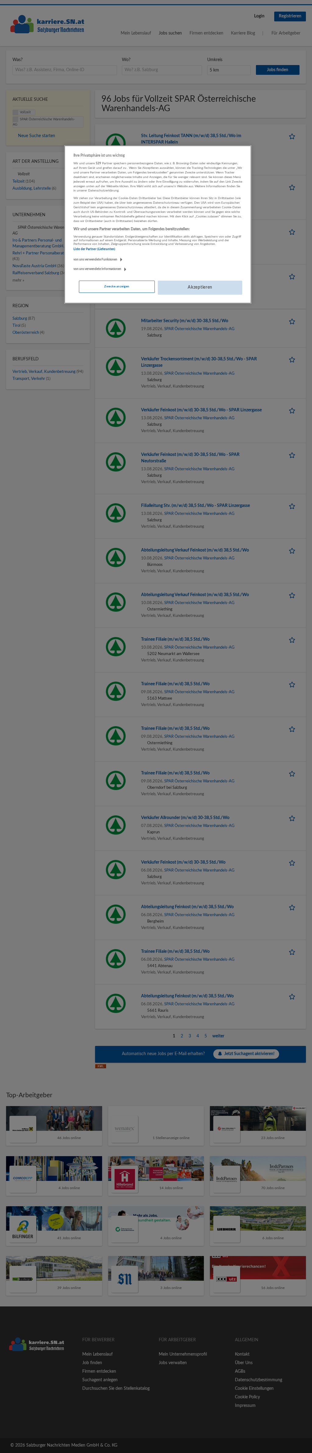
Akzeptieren (200, 287)
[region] (157, 224)
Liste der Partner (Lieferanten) (94, 249)
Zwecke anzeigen (116, 286)
